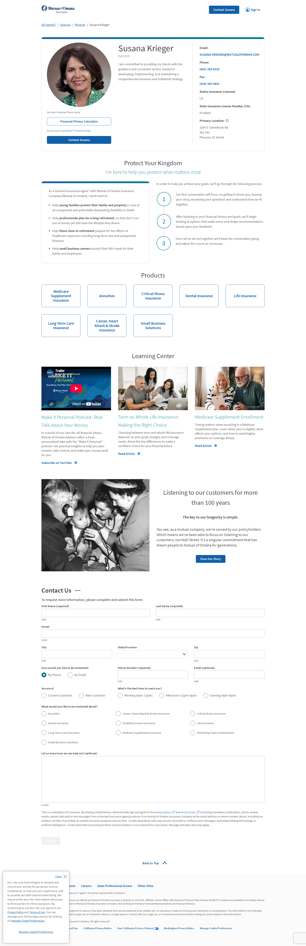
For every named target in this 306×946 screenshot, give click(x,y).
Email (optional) (204, 668)
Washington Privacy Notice (179, 928)
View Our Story (208, 558)
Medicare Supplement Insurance (56, 294)
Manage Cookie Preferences (216, 928)
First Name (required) (55, 606)
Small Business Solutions (149, 322)
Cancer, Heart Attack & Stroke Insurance (103, 323)
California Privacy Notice (97, 928)
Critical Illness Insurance (149, 293)
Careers (86, 886)
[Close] (62, 875)
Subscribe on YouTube (56, 463)
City (43, 647)
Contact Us (61, 590)
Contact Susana (224, 10)
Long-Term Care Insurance (57, 322)
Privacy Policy (15, 912)
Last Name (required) (169, 606)
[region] (36, 907)
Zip (196, 647)
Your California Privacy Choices (135, 928)
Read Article (126, 454)
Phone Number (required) (134, 668)
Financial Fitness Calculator (72, 120)
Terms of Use (70, 928)
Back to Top (151, 863)
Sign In (253, 9)
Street (45, 626)
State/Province (127, 647)
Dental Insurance (196, 291)
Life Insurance (241, 291)
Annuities (101, 291)
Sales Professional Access (114, 886)
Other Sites (145, 886)
